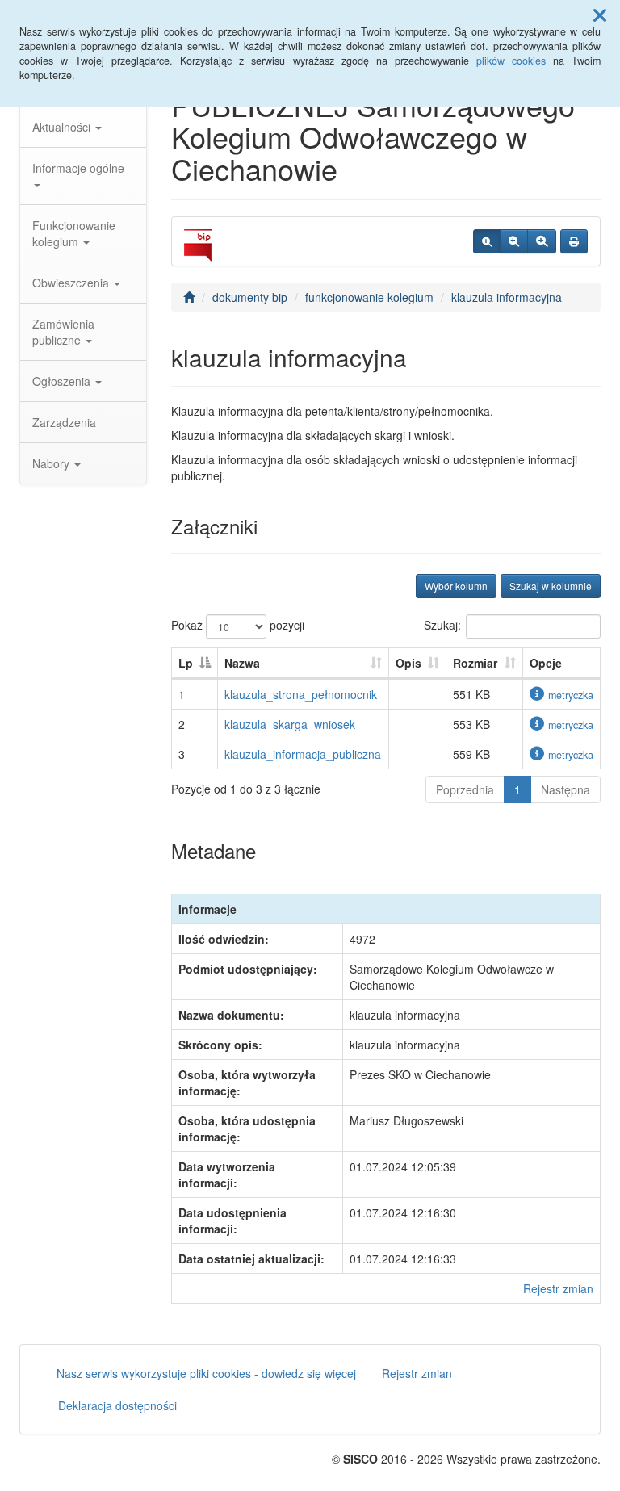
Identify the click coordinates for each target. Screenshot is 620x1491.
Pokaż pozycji (237, 624)
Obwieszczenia (72, 282)
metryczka (570, 695)
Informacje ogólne (78, 168)
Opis (408, 663)
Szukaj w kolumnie (550, 586)
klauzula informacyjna (506, 297)
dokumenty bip (249, 297)
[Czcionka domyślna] (487, 241)
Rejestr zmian (558, 1288)
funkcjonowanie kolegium (369, 297)
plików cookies (511, 60)
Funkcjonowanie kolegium (73, 233)
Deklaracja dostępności (117, 1405)
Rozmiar (475, 663)
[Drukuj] (574, 241)
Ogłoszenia (63, 381)
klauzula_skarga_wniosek (289, 724)
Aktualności (63, 127)
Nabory (52, 463)
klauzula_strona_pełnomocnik (300, 694)
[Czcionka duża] (541, 241)
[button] (600, 14)
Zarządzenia (64, 422)
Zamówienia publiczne (63, 332)
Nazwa (242, 663)
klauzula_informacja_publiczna (302, 754)
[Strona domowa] (189, 297)
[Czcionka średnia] (514, 241)
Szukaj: (442, 624)
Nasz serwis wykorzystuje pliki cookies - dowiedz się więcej (206, 1373)
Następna (565, 789)
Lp (185, 663)
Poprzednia (465, 789)
